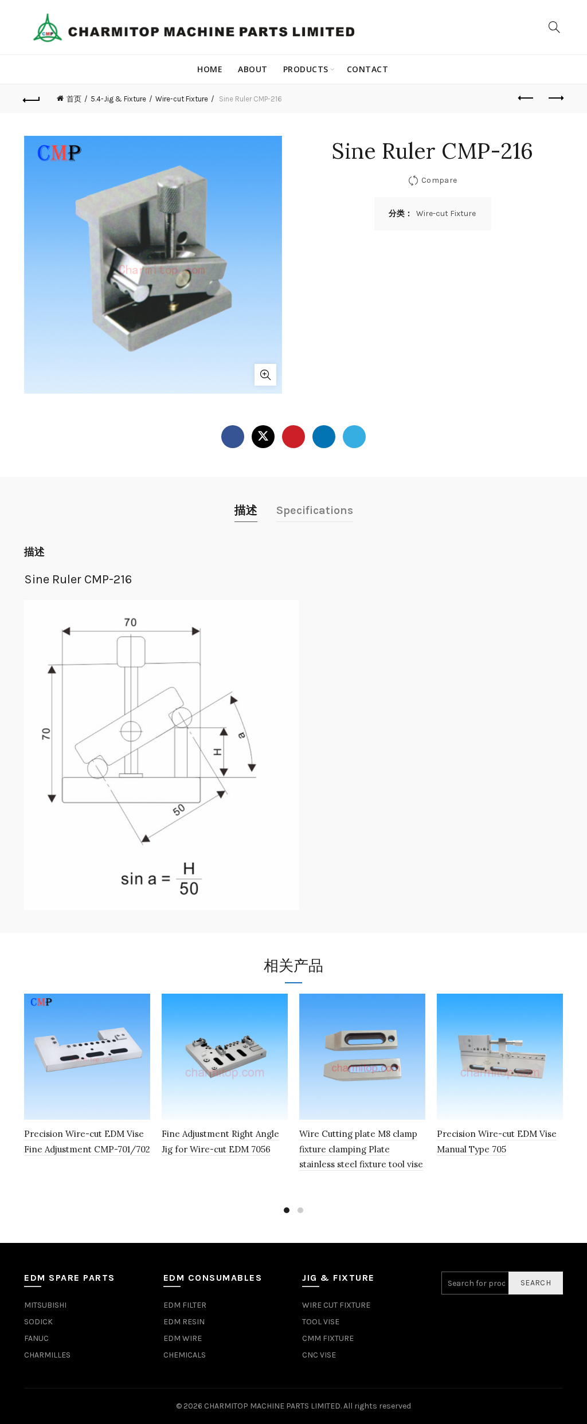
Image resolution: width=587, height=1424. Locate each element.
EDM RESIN (184, 1322)
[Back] (32, 98)
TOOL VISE (320, 1322)
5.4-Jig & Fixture (118, 99)
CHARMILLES (47, 1355)
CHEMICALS (184, 1355)
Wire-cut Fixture (181, 99)
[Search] (554, 27)
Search (536, 1283)
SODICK (38, 1322)
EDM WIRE (182, 1338)
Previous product (526, 98)
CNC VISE (319, 1355)
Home (209, 69)
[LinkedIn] (323, 436)
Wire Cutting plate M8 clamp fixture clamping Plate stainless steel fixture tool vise (361, 1149)
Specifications (314, 510)
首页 (73, 99)
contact (368, 69)
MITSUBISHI (45, 1305)
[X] (263, 436)
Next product (555, 98)
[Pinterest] (293, 436)
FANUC (36, 1338)
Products (305, 69)
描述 (245, 510)
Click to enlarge (265, 375)
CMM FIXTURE (328, 1338)
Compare (439, 180)
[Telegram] (354, 436)
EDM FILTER (184, 1305)
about (253, 69)
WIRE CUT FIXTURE (336, 1305)
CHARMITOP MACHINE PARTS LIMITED (272, 1406)
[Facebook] (232, 436)
